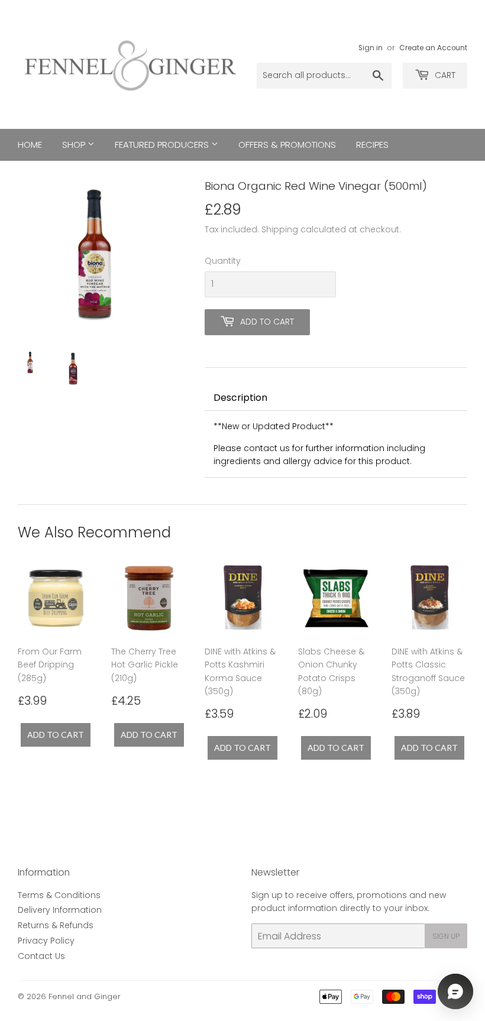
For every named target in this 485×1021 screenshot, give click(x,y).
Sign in (370, 48)
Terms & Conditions (59, 895)
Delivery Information (60, 910)
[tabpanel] (336, 444)
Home (30, 144)
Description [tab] (240, 397)
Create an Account (433, 48)
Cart (443, 75)
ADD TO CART (55, 735)
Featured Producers (163, 144)
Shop (75, 144)
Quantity (223, 261)
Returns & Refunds (55, 925)
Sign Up (446, 936)
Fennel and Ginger (84, 996)
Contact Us (41, 956)
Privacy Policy (46, 941)
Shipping (279, 229)
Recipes (372, 144)
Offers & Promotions (287, 144)
